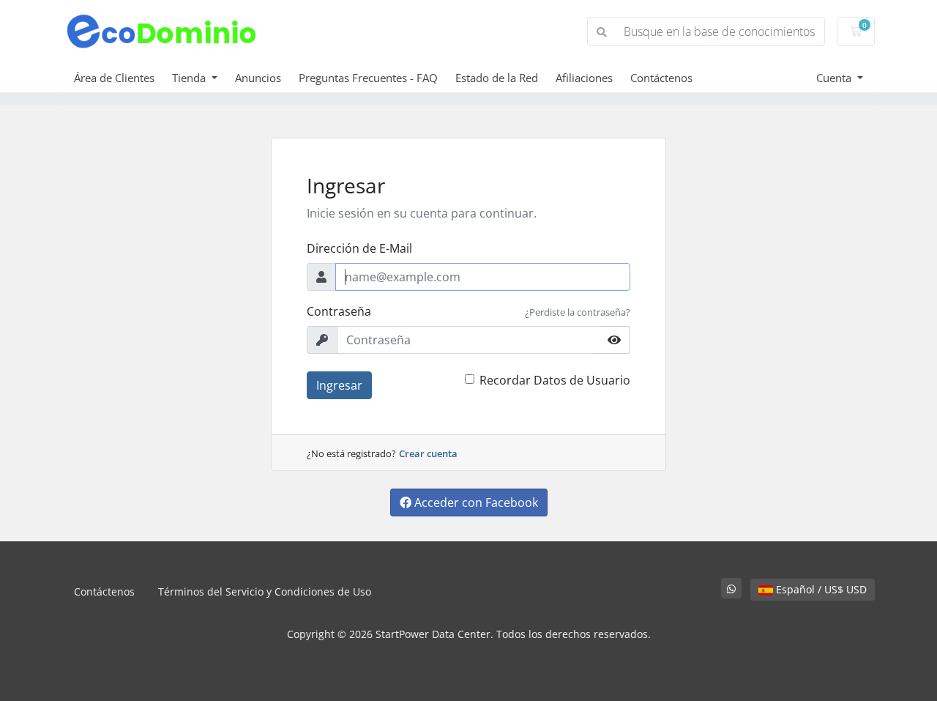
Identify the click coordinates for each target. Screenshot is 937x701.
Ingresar (339, 385)
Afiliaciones (584, 77)
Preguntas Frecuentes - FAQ (368, 77)
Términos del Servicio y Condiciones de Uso (264, 591)
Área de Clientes (114, 77)
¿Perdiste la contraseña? (577, 312)
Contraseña (339, 311)
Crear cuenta (428, 453)
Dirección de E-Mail (359, 248)
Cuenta (835, 77)
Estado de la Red (496, 77)
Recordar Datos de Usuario (554, 380)
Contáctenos (661, 77)
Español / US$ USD (820, 589)
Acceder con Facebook (474, 502)
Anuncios (258, 77)
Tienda (190, 77)
